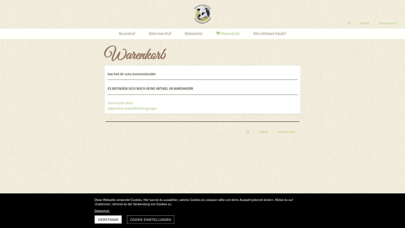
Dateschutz (101, 211)
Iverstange (108, 219)
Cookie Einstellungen (150, 219)
